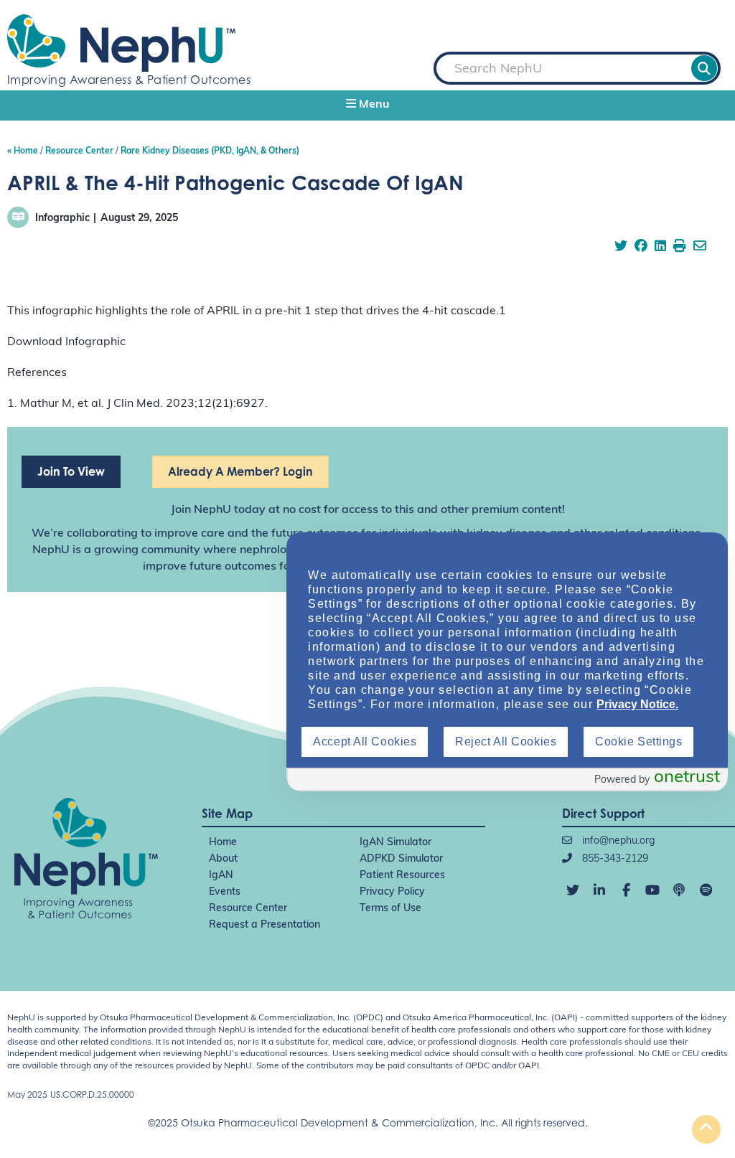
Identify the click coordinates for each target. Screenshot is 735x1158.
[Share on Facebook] (641, 247)
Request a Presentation (264, 925)
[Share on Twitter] (620, 247)
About (223, 859)
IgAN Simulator (395, 842)
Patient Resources (402, 875)
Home (223, 842)
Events (224, 892)
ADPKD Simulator (401, 859)
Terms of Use (390, 908)
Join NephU (201, 510)
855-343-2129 (613, 859)
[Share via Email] (699, 247)
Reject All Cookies (505, 741)
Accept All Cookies (364, 741)
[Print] (679, 247)
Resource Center (248, 908)
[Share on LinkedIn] (660, 247)
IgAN (221, 875)
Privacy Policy (392, 892)
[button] (367, 105)
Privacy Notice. (637, 704)
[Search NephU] (704, 68)
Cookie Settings (638, 741)
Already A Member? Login (240, 471)
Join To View (71, 471)
